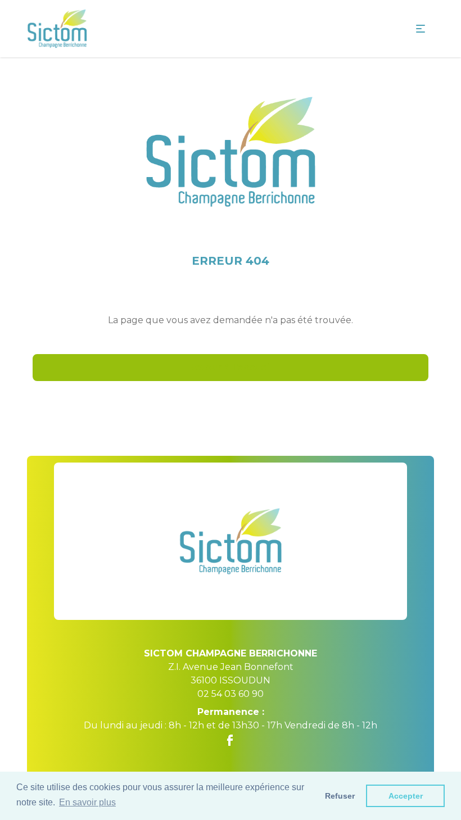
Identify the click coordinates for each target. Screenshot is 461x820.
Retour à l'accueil (231, 367)
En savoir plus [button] (87, 802)
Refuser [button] (340, 795)
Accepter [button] (405, 795)
